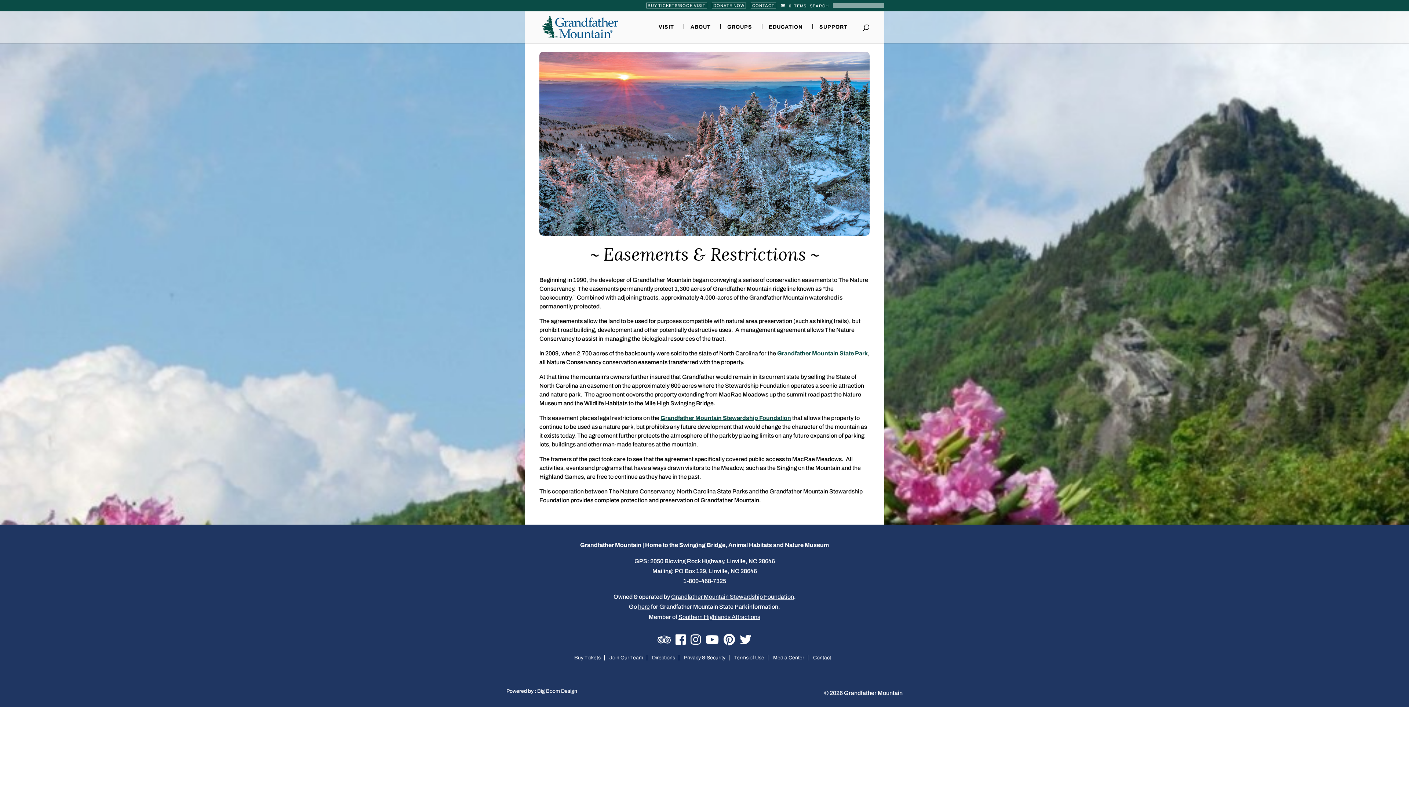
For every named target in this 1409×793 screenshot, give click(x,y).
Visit (666, 27)
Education (786, 27)
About (701, 27)
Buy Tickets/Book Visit (677, 5)
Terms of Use (749, 657)
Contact (763, 5)
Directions (663, 657)
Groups (739, 27)
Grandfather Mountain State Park (822, 353)
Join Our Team (626, 657)
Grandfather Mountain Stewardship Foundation (725, 418)
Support (833, 27)
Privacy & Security (704, 657)
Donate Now (728, 5)
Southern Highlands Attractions (719, 617)
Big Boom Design (557, 691)
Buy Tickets (587, 657)
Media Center (788, 657)
